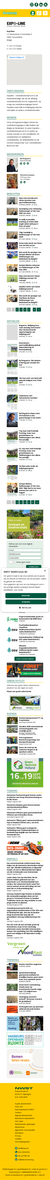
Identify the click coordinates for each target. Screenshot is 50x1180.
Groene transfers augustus (30, 964)
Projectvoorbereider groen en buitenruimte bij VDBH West (31, 617)
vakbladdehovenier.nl (30, 1172)
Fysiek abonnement (23, 1103)
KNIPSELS (12, 859)
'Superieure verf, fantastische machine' (28, 397)
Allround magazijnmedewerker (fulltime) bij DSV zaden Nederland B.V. (28, 649)
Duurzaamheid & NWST (24, 1109)
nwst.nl (42, 1175)
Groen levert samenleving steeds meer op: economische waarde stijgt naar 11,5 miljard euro (30, 988)
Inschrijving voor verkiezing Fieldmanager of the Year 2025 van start (30, 211)
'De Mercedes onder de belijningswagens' (28, 467)
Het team (19, 1121)
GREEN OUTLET (16, 680)
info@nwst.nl (23, 1148)
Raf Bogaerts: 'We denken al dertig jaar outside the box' (29, 362)
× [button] (45, 571)
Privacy (18, 1136)
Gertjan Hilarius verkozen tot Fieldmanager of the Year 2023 (29, 267)
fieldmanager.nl (9, 1169)
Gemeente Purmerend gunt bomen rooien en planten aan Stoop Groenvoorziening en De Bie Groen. (24, 797)
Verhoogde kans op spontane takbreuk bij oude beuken (31, 1008)
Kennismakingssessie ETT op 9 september (31, 719)
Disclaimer (19, 1133)
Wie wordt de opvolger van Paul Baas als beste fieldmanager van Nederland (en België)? (30, 299)
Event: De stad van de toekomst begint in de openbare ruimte (28, 749)
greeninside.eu (30, 1175)
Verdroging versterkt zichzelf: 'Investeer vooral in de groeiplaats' (30, 999)
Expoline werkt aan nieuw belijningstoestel (29, 287)
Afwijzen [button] (26, 602)
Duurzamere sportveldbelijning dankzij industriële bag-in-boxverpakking (29, 346)
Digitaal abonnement (23, 1115)
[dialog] (25, 590)
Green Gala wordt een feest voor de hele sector (30, 244)
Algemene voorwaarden (25, 1130)
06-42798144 (24, 1156)
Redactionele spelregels (25, 1124)
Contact (18, 1112)
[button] (25, 607)
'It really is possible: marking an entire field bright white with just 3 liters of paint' (28, 222)
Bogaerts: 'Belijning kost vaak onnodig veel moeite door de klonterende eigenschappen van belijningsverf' (29, 329)
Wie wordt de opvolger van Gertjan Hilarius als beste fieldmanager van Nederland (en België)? (30, 255)
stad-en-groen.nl (39, 1169)
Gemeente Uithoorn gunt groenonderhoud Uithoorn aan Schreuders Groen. (24, 813)
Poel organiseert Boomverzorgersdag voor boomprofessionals (29, 739)
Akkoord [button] (26, 595)
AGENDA (12, 713)
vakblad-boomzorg (26, 1159)
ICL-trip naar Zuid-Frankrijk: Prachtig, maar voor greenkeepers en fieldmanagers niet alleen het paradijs (30, 452)
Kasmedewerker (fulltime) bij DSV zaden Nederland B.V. (31, 638)
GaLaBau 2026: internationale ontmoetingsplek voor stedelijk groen (31, 728)
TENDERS (12, 790)
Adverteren (20, 1127)
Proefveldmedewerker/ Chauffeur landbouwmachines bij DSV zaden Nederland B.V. (30, 628)
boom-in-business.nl (14, 1175)
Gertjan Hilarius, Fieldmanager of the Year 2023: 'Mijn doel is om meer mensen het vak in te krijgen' (30, 488)
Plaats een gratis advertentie (19, 691)
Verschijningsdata (22, 1141)
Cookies (18, 1138)
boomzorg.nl (14, 1172)
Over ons (19, 1106)
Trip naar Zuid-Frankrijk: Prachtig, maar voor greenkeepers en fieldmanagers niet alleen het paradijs (29, 435)
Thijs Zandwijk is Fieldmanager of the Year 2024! (29, 234)
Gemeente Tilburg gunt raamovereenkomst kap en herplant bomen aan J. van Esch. (25, 821)
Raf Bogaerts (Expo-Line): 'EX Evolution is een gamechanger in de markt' (30, 415)
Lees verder (18, 590)
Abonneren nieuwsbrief (24, 1118)
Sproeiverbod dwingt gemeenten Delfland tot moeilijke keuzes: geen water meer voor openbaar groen (31, 976)
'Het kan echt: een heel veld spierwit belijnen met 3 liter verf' (30, 380)
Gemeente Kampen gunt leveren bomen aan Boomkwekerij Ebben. (23, 806)
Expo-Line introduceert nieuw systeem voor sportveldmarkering (28, 200)
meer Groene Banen (25, 659)
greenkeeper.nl (23, 1169)
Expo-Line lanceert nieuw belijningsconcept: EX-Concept (29, 278)
